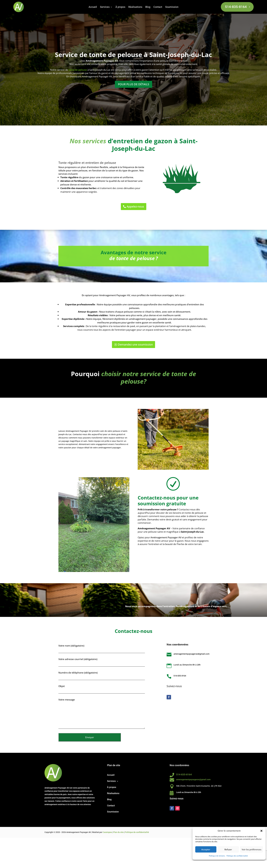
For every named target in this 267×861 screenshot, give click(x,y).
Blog (147, 7)
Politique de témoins (217, 856)
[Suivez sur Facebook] (169, 697)
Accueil (93, 7)
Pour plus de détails (133, 84)
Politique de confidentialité (237, 856)
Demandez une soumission (135, 344)
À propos (120, 7)
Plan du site (118, 832)
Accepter (205, 849)
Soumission (171, 7)
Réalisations (135, 7)
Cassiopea (107, 832)
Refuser (228, 849)
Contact (157, 7)
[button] (261, 830)
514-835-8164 (236, 7)
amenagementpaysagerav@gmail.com (191, 653)
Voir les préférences (251, 849)
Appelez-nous (135, 206)
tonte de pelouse (78, 69)
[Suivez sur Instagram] (177, 808)
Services (105, 7)
